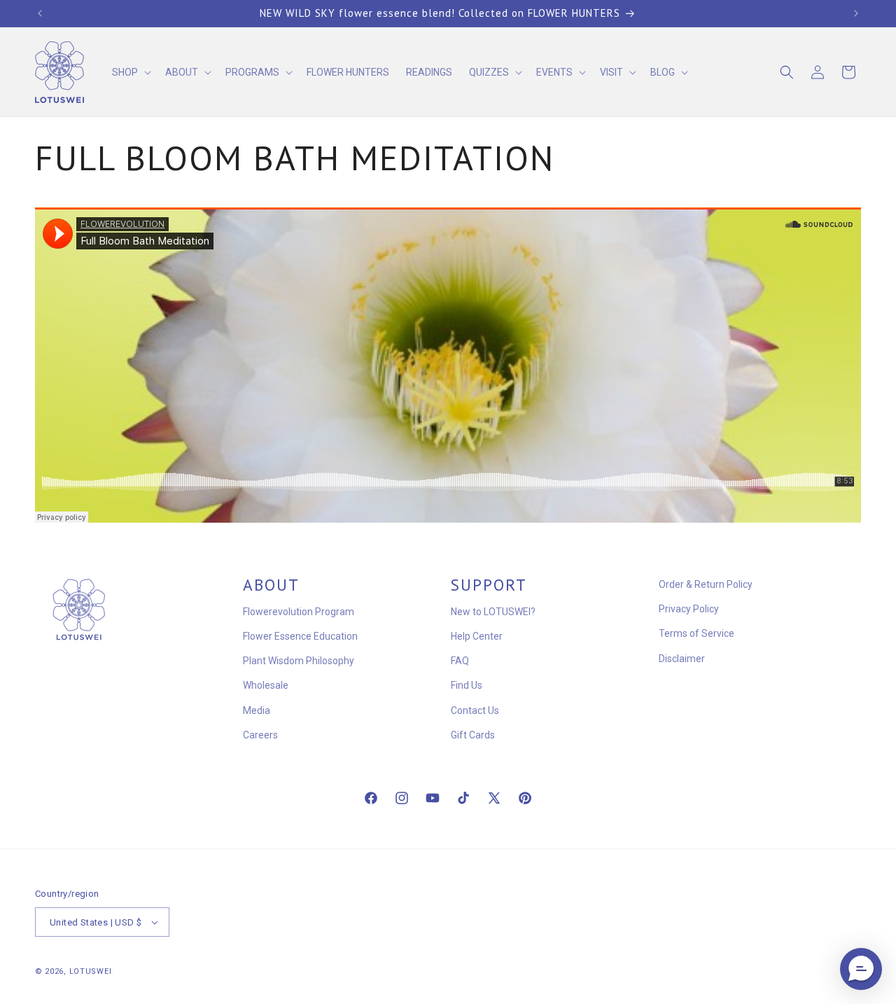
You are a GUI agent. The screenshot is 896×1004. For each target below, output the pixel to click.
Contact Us (475, 710)
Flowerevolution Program (298, 611)
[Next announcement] (856, 13)
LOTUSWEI (90, 971)
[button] (130, 72)
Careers (260, 735)
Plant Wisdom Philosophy (298, 660)
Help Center (477, 636)
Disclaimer (682, 658)
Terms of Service (696, 633)
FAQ (460, 660)
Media (256, 710)
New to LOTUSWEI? (493, 611)
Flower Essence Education (300, 636)
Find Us (466, 685)
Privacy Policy (689, 608)
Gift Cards (473, 735)
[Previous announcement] (39, 13)
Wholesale (265, 685)
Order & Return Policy (705, 584)
